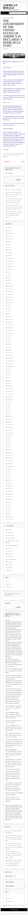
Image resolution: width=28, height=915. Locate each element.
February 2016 (9, 485)
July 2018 (8, 405)
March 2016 (9, 483)
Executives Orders (10, 538)
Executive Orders (10, 535)
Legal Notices (9, 551)
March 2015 (9, 516)
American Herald (10, 6)
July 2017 (8, 438)
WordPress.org (9, 587)
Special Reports (9, 567)
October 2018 (9, 397)
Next (23, 161)
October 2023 (9, 236)
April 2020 (8, 347)
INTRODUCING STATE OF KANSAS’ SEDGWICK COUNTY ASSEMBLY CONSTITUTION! (13, 207)
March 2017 (9, 449)
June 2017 (8, 441)
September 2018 (10, 399)
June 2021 (8, 308)
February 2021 (9, 319)
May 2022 (8, 277)
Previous (6, 161)
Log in (7, 581)
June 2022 (8, 275)
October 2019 (9, 363)
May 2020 (8, 344)
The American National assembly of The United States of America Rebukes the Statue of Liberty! (13, 200)
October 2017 (9, 430)
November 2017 (9, 427)
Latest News (10, 155)
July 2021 (8, 305)
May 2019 (8, 377)
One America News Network (12, 594)
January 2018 (9, 422)
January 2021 (9, 322)
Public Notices (9, 565)
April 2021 (8, 313)
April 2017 (8, 447)
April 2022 (8, 280)
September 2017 (10, 433)
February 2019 (9, 386)
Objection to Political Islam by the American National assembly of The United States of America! (13, 194)
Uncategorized (9, 570)
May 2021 (8, 311)
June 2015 (8, 508)
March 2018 (9, 416)
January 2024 (9, 230)
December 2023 (9, 233)
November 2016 (9, 460)
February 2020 (9, 352)
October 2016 (9, 463)
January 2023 (9, 255)
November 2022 (9, 261)
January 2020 (9, 355)
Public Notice (9, 562)
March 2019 (9, 383)
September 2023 (10, 239)
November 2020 (9, 327)
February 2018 (9, 419)
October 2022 (9, 264)
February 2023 (9, 252)
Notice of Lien (9, 556)
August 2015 (9, 502)
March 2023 (9, 250)
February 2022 (9, 286)
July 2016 (8, 472)
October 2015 (9, 497)
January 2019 (9, 388)
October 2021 (9, 297)
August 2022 (9, 269)
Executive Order (10, 532)
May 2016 (8, 477)
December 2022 (9, 258)
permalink (5, 156)
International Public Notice (12, 545)
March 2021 (9, 316)
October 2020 (9, 330)
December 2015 (9, 491)
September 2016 (10, 466)
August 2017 (9, 436)
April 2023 (8, 247)
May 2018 (8, 411)
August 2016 (9, 469)
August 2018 (9, 402)
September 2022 (10, 266)
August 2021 (9, 302)
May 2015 (8, 510)
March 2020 (9, 350)
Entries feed (8, 584)
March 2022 (9, 283)
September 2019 (10, 366)
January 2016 (9, 488)
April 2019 (8, 380)
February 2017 (9, 452)
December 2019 (9, 358)
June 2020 (8, 341)
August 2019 (9, 369)
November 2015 (9, 494)
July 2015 (8, 505)
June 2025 (8, 228)
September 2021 (10, 300)
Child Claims (9, 530)
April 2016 (8, 480)
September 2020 (10, 333)
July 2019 (8, 372)
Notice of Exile (9, 554)
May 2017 (8, 444)
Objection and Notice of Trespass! (14, 189)
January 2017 (9, 455)
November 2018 (9, 394)
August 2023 (9, 241)
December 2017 (9, 424)
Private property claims (11, 559)
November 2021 (9, 294)
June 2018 (8, 408)
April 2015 (8, 513)
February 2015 (9, 519)
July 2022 (8, 272)
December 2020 (9, 325)
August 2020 (9, 336)
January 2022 (9, 289)
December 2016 (9, 458)
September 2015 (10, 499)
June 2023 (8, 244)
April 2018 (8, 413)
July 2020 (8, 338)
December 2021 (9, 291)
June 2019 (8, 375)
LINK (8, 102)
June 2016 (8, 474)
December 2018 (9, 391)
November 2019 (9, 361)
